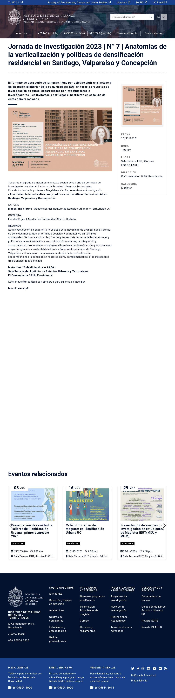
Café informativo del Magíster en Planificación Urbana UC (85, 528)
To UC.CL (15, 2)
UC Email (160, 2)
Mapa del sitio (139, 680)
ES (158, 17)
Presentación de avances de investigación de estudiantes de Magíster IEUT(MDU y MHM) (142, 530)
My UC (141, 2)
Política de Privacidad (143, 675)
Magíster (18, 543)
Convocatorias (154, 33)
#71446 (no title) (47, 33)
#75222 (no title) (100, 33)
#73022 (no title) (74, 33)
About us (21, 33)
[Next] (164, 525)
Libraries (123, 2)
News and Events (127, 33)
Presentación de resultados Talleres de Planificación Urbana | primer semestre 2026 (31, 530)
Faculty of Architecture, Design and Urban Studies (79, 2)
